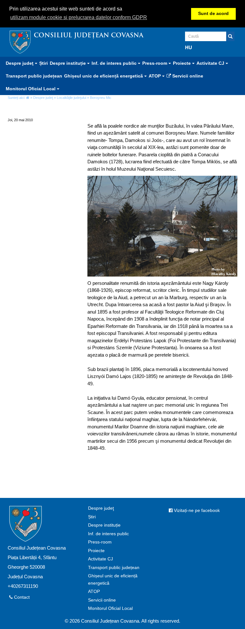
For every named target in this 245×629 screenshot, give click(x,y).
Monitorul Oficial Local (110, 608)
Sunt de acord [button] (213, 13)
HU (188, 47)
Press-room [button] (155, 63)
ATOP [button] (155, 75)
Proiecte (96, 550)
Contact (21, 597)
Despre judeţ (43, 98)
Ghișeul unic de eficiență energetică (112, 580)
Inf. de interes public (108, 533)
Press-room (100, 542)
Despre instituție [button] (68, 63)
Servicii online (187, 75)
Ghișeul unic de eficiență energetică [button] (104, 75)
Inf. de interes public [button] (115, 63)
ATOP (94, 591)
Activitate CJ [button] (211, 63)
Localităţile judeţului (71, 98)
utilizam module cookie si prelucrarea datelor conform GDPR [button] (78, 17)
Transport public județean (34, 75)
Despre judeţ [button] (20, 63)
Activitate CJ (100, 559)
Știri (43, 63)
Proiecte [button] (182, 63)
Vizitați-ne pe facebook (196, 510)
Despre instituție (104, 525)
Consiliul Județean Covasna (88, 36)
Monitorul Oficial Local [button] (31, 88)
